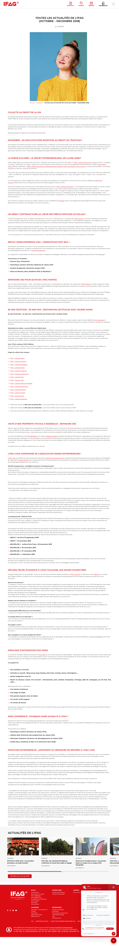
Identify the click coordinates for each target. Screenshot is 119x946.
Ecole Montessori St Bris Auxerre (74, 166)
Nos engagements (36, 897)
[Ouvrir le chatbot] (113, 940)
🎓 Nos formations (88, 915)
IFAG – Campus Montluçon (19, 386)
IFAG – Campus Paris (17, 396)
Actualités (39, 103)
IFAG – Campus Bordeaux (19, 364)
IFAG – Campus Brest (17, 368)
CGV (32, 921)
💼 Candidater (87, 918)
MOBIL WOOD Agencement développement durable (44, 166)
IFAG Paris (42, 655)
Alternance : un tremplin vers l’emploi (39, 910)
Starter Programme (38, 250)
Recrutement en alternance (60, 913)
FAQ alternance (56, 918)
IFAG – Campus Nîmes (17, 393)
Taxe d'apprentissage (58, 914)
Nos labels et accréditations (38, 899)
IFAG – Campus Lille (17, 377)
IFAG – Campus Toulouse (18, 399)
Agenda (91, 5)
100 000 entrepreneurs (54, 458)
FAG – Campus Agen (18, 358)
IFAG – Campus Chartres (18, 371)
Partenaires (34, 913)
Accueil (32, 103)
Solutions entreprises (58, 909)
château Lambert (52, 436)
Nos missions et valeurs (37, 894)
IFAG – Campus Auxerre (18, 361)
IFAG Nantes (86, 284)
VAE (53, 916)
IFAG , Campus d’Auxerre (82, 162)
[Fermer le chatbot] (113, 887)
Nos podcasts (35, 904)
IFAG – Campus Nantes (18, 390)
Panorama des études (58, 894)
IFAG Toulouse (99, 320)
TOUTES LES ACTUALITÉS (19, 876)
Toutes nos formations (58, 892)
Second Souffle (24, 460)
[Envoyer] (113, 933)
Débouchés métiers (36, 914)
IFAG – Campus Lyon (17, 380)
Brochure (70, 5)
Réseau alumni (35, 916)
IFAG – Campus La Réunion (19, 374)
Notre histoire (35, 892)
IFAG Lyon (12, 458)
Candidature (103, 5)
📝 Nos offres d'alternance (103, 915)
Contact (81, 5)
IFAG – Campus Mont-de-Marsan (21, 383)
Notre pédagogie (36, 895)
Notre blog (34, 902)
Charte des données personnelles (62, 921)
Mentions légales (42, 921)
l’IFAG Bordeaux (32, 436)
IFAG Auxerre (79, 218)
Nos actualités (35, 900)
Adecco (96, 574)
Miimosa (61, 201)
